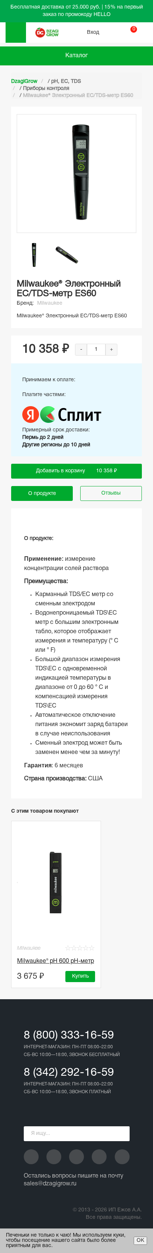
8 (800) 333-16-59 (69, 1036)
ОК (140, 1240)
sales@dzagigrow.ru (50, 1183)
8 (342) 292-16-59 (69, 1073)
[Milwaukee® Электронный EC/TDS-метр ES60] (33, 255)
